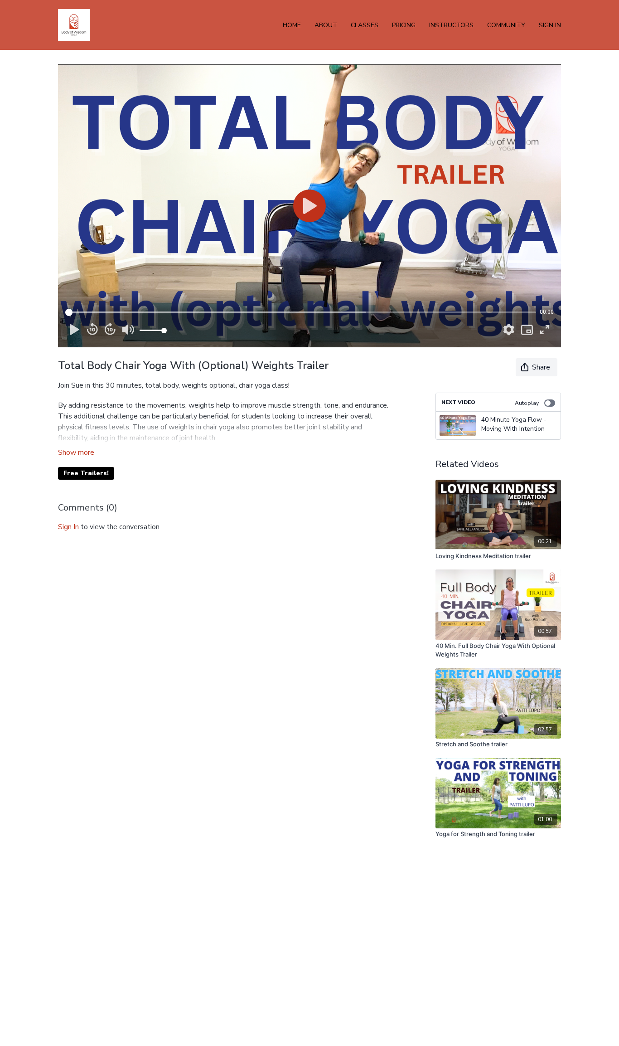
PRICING (404, 25)
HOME (292, 25)
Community (506, 25)
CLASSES (364, 25)
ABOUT (325, 25)
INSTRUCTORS (451, 25)
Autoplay (527, 403)
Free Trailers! (86, 473)
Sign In (550, 25)
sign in (68, 527)
